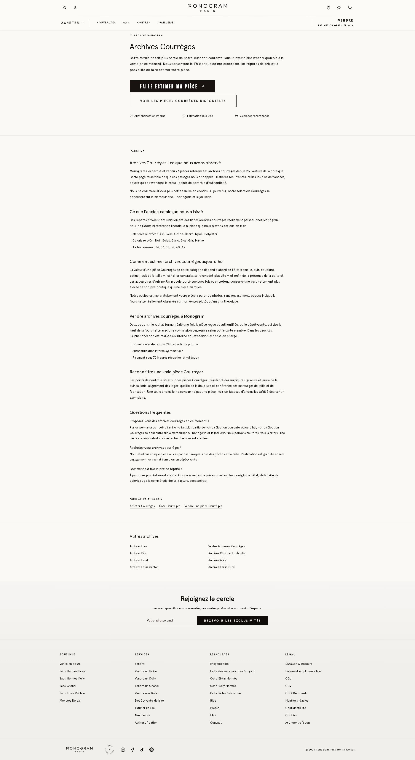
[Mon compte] (75, 7)
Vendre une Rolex (147, 693)
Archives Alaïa (217, 560)
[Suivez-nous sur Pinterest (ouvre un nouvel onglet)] (151, 750)
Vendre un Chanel (147, 686)
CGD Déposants (296, 693)
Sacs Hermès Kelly (72, 678)
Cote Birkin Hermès (223, 678)
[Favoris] (338, 7)
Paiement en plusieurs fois (303, 671)
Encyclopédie (219, 663)
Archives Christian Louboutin (227, 553)
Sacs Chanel (68, 686)
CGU (288, 678)
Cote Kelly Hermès (223, 686)
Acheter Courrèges (142, 506)
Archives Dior (138, 553)
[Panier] (350, 8)
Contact (216, 722)
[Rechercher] (64, 7)
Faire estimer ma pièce (169, 86)
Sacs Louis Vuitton (72, 693)
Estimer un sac (145, 708)
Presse (214, 708)
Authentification (146, 722)
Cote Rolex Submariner (226, 693)
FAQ (213, 715)
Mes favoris (143, 715)
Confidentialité (295, 708)
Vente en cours (70, 663)
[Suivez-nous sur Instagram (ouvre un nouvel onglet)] (123, 750)
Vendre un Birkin (146, 671)
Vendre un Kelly (145, 678)
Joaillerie (165, 22)
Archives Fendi (139, 560)
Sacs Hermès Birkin (73, 671)
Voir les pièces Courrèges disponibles (183, 101)
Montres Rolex (70, 700)
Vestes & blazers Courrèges (226, 546)
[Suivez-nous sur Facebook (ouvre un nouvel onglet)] (132, 750)
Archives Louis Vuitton (144, 567)
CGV (288, 686)
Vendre (139, 663)
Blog (213, 700)
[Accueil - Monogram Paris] (207, 8)
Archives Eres (138, 546)
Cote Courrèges (169, 506)
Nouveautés (106, 22)
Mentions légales (296, 700)
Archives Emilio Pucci (221, 567)
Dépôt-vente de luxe (149, 700)
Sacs (126, 22)
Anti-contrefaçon (297, 722)
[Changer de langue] (328, 7)
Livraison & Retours (298, 663)
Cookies (291, 715)
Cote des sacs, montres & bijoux (232, 671)
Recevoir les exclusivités (232, 620)
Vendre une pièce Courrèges (203, 506)
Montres (143, 22)
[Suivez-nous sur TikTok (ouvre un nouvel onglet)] (142, 750)
